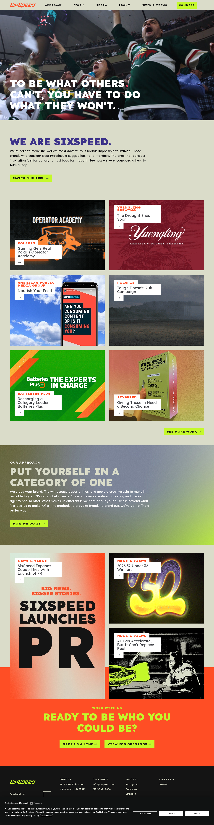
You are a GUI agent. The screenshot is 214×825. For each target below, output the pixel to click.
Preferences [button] (46, 815)
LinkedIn (131, 793)
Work (79, 5)
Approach (54, 5)
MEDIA (101, 5)
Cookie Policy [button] (101, 812)
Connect (187, 5)
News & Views (154, 5)
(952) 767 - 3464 (102, 789)
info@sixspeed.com (104, 784)
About (124, 5)
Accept (197, 814)
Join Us (163, 784)
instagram (132, 784)
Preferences (145, 814)
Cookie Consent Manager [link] (16, 803)
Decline (171, 814)
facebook (131, 789)
